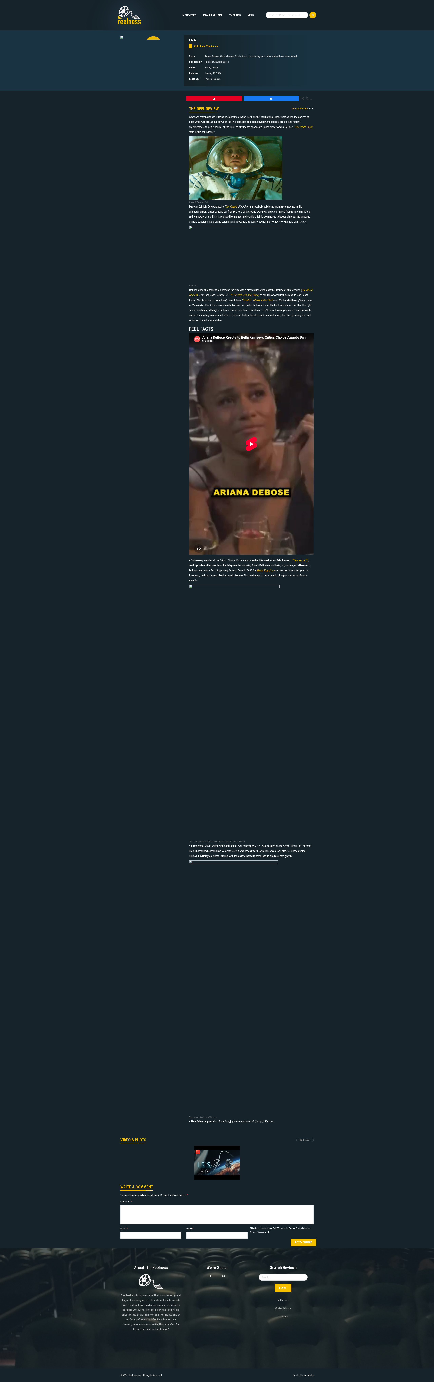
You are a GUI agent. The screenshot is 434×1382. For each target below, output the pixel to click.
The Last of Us (300, 560)
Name (124, 1228)
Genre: (192, 67)
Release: (193, 73)
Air (303, 290)
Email (189, 1228)
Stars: (192, 56)
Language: (194, 78)
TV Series (235, 15)
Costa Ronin (241, 56)
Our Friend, (231, 206)
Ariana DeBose (212, 56)
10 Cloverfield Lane (240, 295)
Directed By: (195, 61)
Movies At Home (212, 15)
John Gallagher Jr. (257, 56)
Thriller (214, 67)
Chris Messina (227, 56)
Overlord (247, 300)
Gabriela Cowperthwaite (217, 61)
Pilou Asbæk (291, 56)
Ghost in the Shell (263, 300)
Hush (255, 295)
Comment (126, 1201)
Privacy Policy (301, 1228)
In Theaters (189, 15)
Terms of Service (257, 1232)
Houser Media (307, 1375)
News (251, 15)
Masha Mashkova (275, 56)
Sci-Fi (207, 67)
